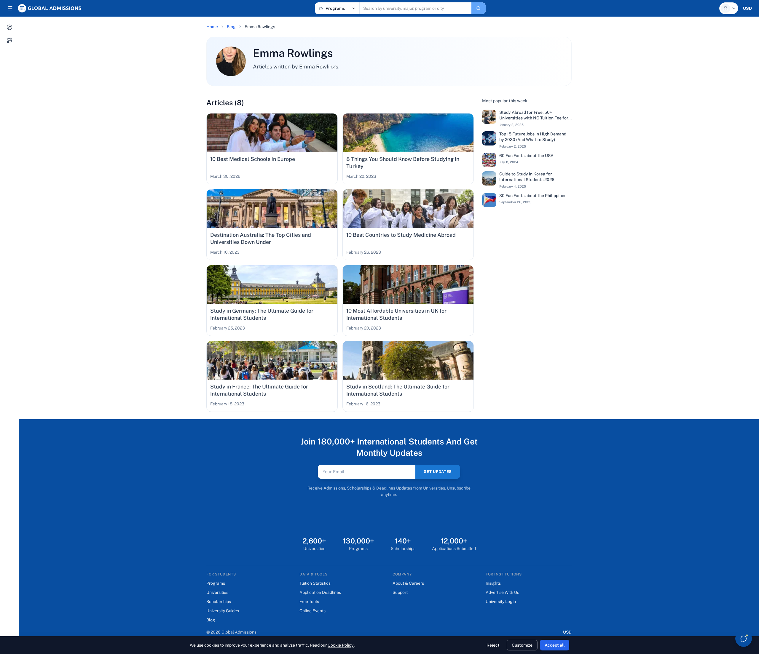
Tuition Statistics (315, 583)
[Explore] (9, 27)
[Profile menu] (728, 8)
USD (567, 631)
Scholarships (218, 601)
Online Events (312, 610)
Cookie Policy (341, 645)
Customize (522, 645)
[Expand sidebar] (10, 8)
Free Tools (309, 601)
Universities (217, 592)
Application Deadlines (320, 592)
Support (400, 592)
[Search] (478, 8)
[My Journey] (9, 40)
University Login (501, 601)
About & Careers (408, 583)
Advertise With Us (502, 592)
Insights (493, 583)
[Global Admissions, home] (49, 8)
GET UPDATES (438, 471)
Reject (493, 645)
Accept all (555, 645)
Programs (215, 583)
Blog (231, 26)
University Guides (222, 610)
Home (212, 26)
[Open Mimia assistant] (743, 638)
